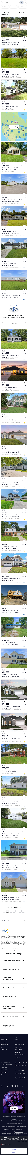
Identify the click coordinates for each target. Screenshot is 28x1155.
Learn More (18, 1134)
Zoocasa (17, 1039)
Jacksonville (17, 907)
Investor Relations (5, 1044)
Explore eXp (3, 1036)
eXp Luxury (17, 1052)
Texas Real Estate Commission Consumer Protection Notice (14, 1129)
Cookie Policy (4, 1069)
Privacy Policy (4, 1067)
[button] (14, 920)
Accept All (14, 1149)
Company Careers (5, 1047)
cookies (5, 1137)
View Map (15, 127)
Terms (19, 1141)
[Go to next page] (23, 911)
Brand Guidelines (5, 1072)
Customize (14, 1152)
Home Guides (4, 1049)
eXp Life (17, 1036)
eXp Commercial (19, 1049)
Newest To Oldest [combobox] (14, 6)
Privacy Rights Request (6, 1064)
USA (8, 907)
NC (11, 907)
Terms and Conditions (6, 1062)
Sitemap (3, 1074)
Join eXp (3, 1042)
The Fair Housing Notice (19, 1132)
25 (20, 911)
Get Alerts (23, 6)
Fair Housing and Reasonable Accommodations (14, 1123)
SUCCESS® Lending (19, 1044)
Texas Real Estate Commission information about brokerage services (14, 1127)
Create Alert (14, 323)
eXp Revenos (18, 1047)
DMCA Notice (14, 1119)
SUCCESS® (17, 1042)
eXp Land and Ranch (20, 1054)
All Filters (6, 6)
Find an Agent (4, 1039)
